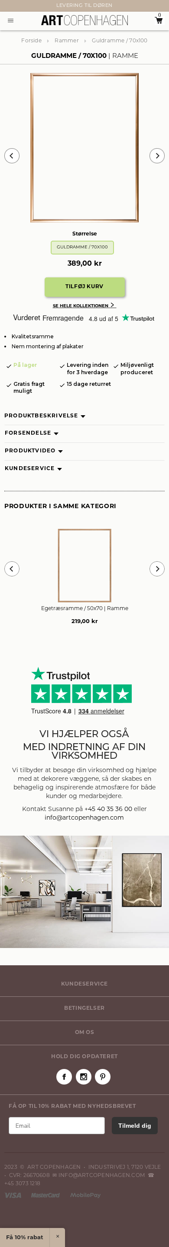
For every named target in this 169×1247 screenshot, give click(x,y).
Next (8, 6)
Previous (12, 155)
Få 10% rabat (24, 1238)
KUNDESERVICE (84, 984)
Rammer (66, 41)
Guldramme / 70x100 (82, 247)
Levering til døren (84, 5)
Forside (31, 41)
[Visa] (13, 1195)
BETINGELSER (84, 1008)
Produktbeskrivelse (41, 416)
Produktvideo (30, 451)
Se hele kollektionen (85, 306)
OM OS (84, 1032)
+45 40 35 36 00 (108, 809)
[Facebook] (64, 1077)
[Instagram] (83, 1077)
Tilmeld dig (134, 1125)
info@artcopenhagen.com (84, 818)
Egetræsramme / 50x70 (84, 608)
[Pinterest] (102, 1077)
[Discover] (85, 1195)
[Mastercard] (46, 1195)
